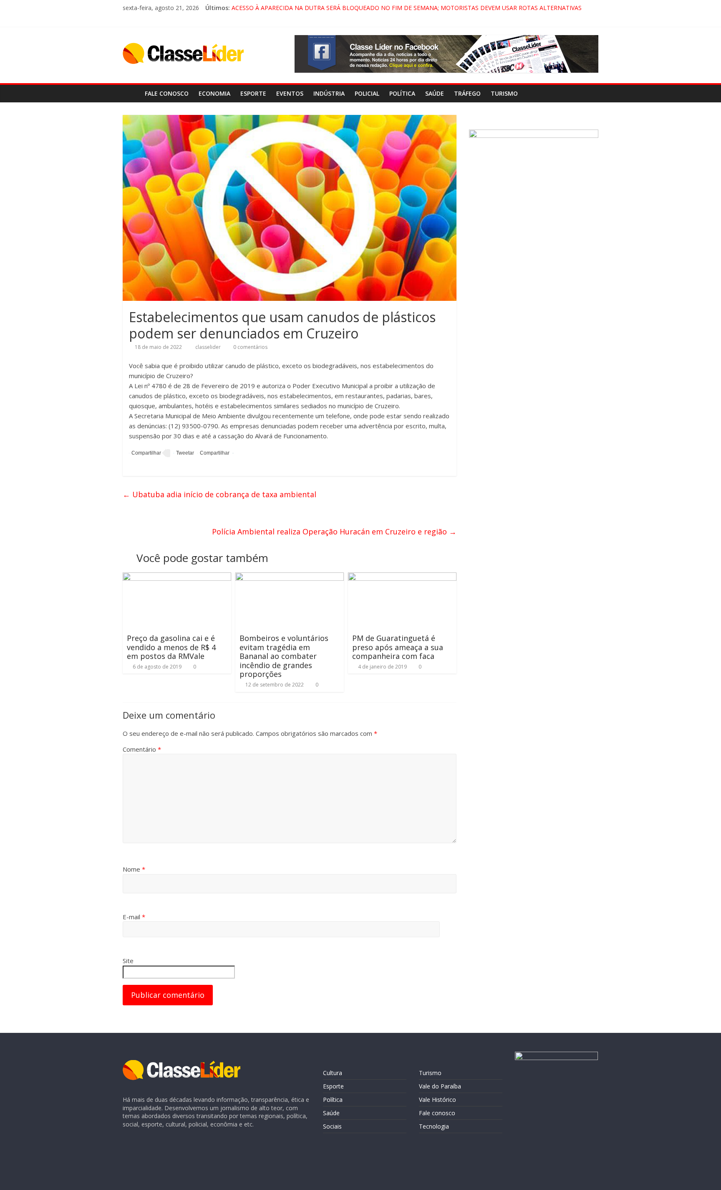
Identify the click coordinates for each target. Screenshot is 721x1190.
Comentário (142, 749)
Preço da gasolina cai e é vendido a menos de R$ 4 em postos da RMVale (171, 647)
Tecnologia (434, 1126)
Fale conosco (167, 93)
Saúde (434, 93)
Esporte (253, 93)
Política (402, 93)
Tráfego (467, 93)
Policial (367, 93)
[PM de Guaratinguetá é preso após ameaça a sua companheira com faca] (402, 577)
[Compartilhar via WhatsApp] (213, 453)
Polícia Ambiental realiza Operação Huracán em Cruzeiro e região (334, 531)
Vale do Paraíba (440, 1086)
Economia (214, 93)
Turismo (504, 93)
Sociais (332, 1126)
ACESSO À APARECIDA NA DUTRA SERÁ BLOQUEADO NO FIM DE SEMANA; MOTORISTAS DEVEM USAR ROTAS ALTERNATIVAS (407, 8)
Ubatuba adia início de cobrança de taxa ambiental (219, 494)
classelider (208, 347)
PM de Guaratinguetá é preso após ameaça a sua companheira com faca (397, 647)
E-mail (134, 917)
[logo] (181, 1064)
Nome (134, 869)
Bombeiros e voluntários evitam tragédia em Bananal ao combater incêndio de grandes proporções (283, 656)
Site (128, 960)
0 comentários (249, 347)
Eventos (289, 93)
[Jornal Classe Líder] (131, 93)
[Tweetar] (184, 453)
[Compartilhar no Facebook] (145, 453)
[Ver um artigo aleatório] (590, 93)
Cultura (332, 1073)
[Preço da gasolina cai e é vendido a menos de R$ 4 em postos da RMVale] (177, 577)
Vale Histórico (437, 1100)
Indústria (329, 93)
